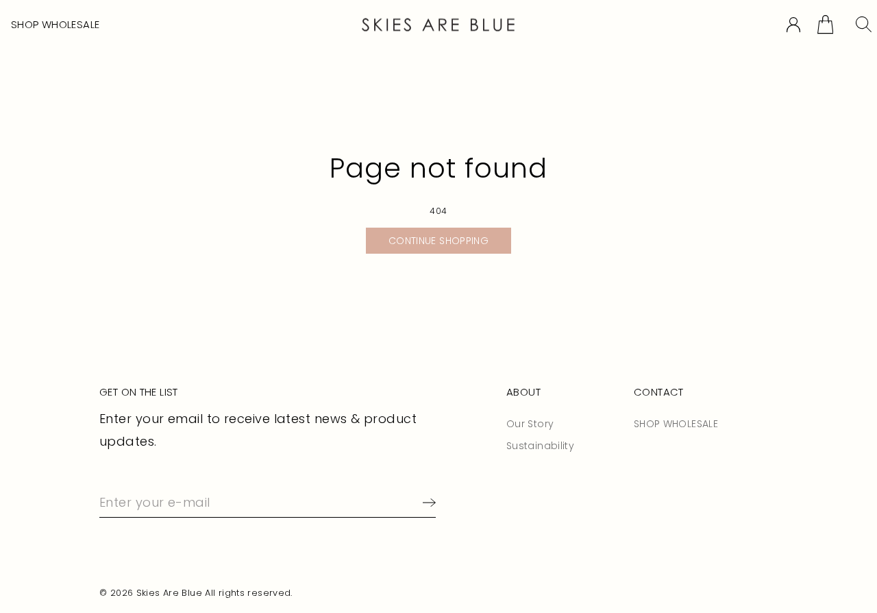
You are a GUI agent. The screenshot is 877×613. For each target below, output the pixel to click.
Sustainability (540, 446)
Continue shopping (438, 241)
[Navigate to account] (793, 25)
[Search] (864, 24)
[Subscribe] (426, 502)
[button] (825, 24)
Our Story (530, 424)
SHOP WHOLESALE (55, 24)
